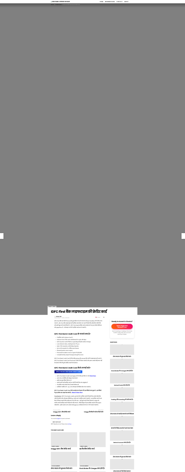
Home (101, 1)
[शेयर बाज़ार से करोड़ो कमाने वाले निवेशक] (122, 407)
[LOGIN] (133, 1)
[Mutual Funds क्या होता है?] (122, 378)
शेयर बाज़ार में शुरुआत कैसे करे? (61, 468)
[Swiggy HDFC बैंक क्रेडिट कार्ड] (64, 439)
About (126, 1)
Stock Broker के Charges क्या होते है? (92, 468)
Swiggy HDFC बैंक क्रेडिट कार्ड (61, 449)
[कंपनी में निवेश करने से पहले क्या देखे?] (122, 421)
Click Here (93, 376)
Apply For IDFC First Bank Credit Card (68, 372)
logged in (59, 418)
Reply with (57, 422)
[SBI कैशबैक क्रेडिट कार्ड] (92, 439)
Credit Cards (55, 446)
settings (69, 424)
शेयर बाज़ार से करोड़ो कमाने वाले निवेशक (122, 414)
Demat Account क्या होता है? (122, 442)
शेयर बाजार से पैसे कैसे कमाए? (122, 471)
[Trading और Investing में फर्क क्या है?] (122, 392)
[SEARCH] (131, 1)
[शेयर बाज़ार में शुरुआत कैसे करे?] (64, 459)
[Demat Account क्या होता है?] (122, 435)
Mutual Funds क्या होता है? (122, 385)
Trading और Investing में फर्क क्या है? (122, 399)
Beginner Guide (110, 1)
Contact (119, 1)
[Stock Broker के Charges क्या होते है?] (92, 459)
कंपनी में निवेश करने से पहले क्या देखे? (122, 428)
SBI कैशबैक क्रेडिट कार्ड (86, 449)
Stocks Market (56, 466)
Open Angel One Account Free (122, 326)
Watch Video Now (77, 392)
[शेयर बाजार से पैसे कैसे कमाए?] (122, 464)
